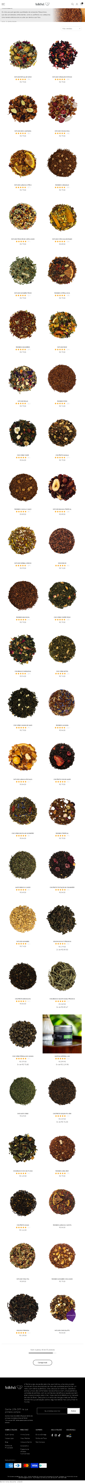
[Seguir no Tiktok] (59, 1435)
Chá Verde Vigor (23, 455)
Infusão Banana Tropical (62, 509)
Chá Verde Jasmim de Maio (23, 725)
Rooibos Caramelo (62, 185)
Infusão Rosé (62, 347)
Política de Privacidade (9, 1447)
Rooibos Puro (62, 401)
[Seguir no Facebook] (52, 1435)
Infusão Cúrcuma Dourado (62, 239)
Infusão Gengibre (22, 941)
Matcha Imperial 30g (62, 1056)
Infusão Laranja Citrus (23, 185)
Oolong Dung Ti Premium (62, 941)
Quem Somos (9, 1434)
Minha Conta (24, 1434)
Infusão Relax (23, 401)
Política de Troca (41, 1438)
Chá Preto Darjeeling (23, 999)
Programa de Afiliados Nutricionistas (25, 1451)
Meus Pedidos (25, 1438)
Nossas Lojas (9, 1438)
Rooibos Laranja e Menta (62, 1225)
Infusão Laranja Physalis (23, 779)
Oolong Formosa (23, 1330)
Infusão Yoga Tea (23, 1279)
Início (3, 22)
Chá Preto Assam (23, 1225)
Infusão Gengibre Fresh (23, 293)
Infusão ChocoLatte (62, 1330)
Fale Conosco (40, 1442)
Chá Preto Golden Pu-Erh (62, 1113)
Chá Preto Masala (62, 455)
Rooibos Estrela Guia (62, 293)
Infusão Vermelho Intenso (62, 77)
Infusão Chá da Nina (62, 131)
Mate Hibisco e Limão (22, 887)
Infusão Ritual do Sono (23, 77)
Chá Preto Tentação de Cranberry (62, 887)
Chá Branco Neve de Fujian (23, 1171)
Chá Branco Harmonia (23, 671)
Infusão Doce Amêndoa (22, 131)
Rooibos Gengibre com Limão (62, 1279)
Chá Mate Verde (22, 1113)
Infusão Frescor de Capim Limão (23, 239)
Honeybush (62, 563)
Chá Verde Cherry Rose (62, 617)
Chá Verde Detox (62, 671)
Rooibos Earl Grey (62, 1171)
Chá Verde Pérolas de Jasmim (22, 1056)
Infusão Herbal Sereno (22, 563)
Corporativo (24, 1446)
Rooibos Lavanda (62, 725)
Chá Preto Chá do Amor (62, 779)
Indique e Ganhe (26, 1442)
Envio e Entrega (41, 1434)
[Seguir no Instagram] (56, 1435)
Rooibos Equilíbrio (23, 347)
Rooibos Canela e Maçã (22, 509)
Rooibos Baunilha (22, 617)
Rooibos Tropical (62, 833)
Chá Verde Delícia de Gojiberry (23, 833)
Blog (6, 1442)
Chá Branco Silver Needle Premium (62, 999)
